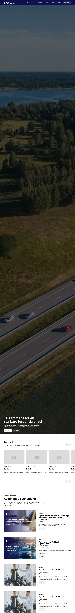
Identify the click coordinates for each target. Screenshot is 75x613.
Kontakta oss (7, 430)
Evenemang (53, 2)
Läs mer (41, 528)
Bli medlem (16, 430)
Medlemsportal (67, 2)
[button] (32, 3)
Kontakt (59, 2)
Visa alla (68, 444)
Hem (27, 2)
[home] (10, 3)
